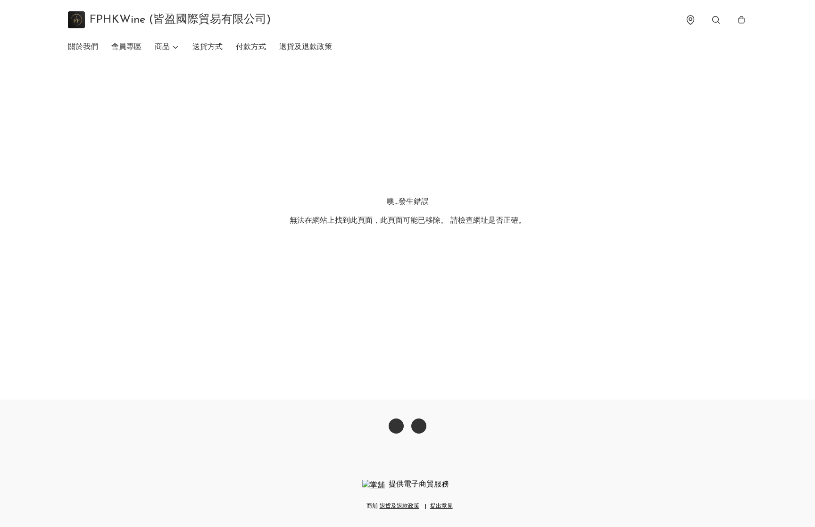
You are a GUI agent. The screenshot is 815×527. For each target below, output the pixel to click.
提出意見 (441, 506)
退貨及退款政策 (305, 47)
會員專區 (126, 47)
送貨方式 (207, 47)
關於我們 (83, 47)
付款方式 (251, 47)
